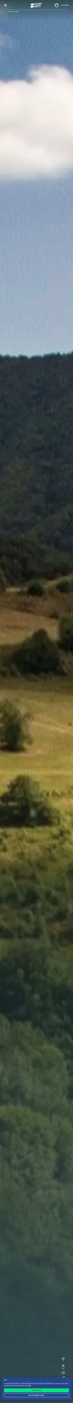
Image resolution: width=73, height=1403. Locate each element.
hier (29, 1386)
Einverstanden (36, 1390)
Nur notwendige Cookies (36, 1395)
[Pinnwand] (63, 1373)
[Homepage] (36, 5)
